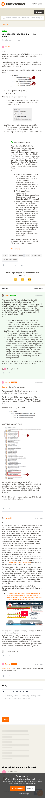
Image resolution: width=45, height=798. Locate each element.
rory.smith (8, 518)
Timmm (7, 47)
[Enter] (3, 18)
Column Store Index (10, 260)
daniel (7, 295)
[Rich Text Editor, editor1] (22, 705)
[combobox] (22, 18)
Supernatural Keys (16, 255)
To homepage (37, 4)
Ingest (5, 24)
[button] (2, 12)
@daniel (4, 387)
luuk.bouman (12, 771)
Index (5, 255)
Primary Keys (36, 255)
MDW (27, 255)
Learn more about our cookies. (25, 783)
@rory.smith (6, 668)
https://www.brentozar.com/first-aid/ (18, 562)
